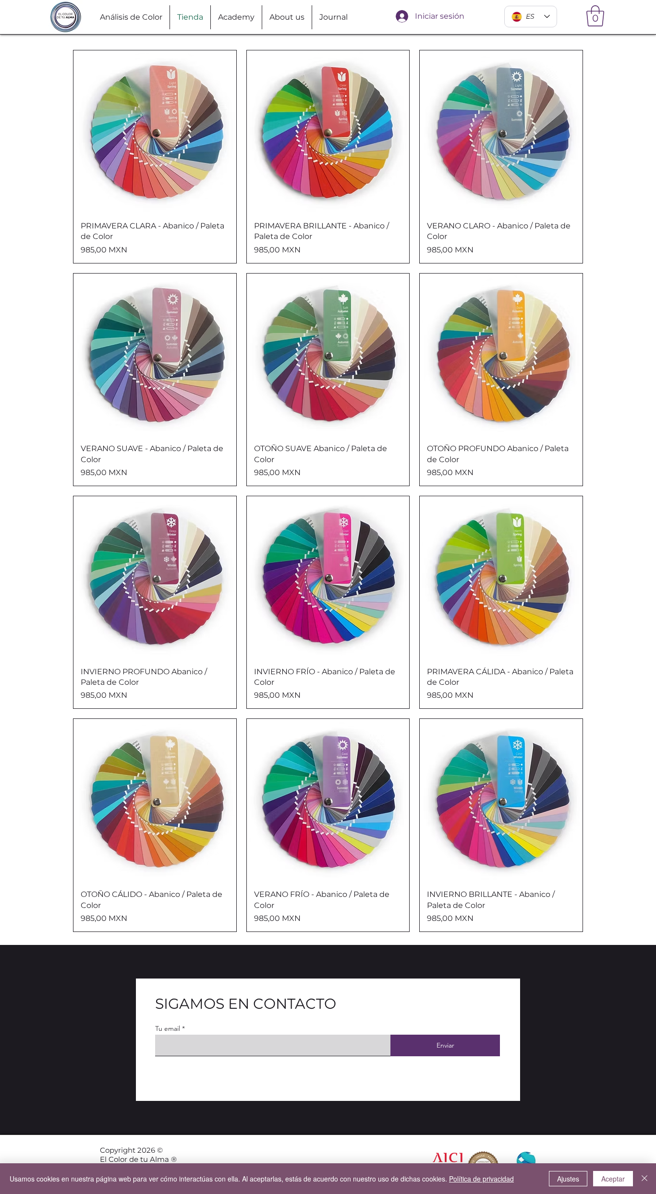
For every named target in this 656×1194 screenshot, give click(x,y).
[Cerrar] (644, 1178)
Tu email (167, 1028)
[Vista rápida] (154, 131)
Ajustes (568, 1178)
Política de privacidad (481, 1178)
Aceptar (613, 1178)
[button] (595, 15)
